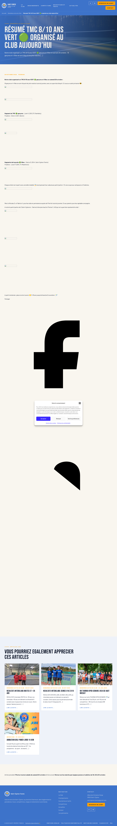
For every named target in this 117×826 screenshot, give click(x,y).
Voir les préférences (73, 418)
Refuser (58, 418)
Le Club (22, 5)
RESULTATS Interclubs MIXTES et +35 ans (21, 692)
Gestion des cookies (51, 423)
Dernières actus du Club (14, 13)
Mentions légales (53, 823)
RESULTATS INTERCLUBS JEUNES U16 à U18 (58, 691)
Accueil (4, 13)
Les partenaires (63, 813)
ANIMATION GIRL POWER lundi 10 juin (20, 740)
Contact (110, 8)
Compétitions (46, 5)
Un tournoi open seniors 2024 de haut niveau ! (95, 692)
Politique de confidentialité (63, 423)
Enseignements (33, 5)
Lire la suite (12, 707)
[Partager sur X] (58, 626)
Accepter (43, 418)
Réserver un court (106, 3)
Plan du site (104, 823)
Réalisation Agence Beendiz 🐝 (33, 823)
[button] (80, 403)
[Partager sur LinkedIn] (58, 517)
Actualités (73, 5)
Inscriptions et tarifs (59, 5)
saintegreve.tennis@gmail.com (96, 800)
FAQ (111, 823)
